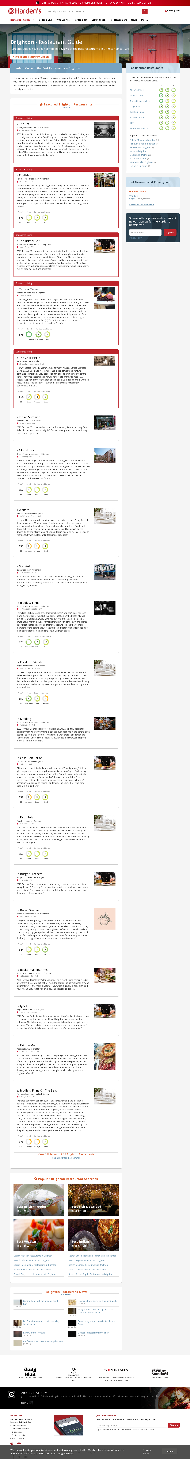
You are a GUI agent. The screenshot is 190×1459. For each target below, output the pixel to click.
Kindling (25, 719)
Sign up (170, 232)
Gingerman (135, 106)
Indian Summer (29, 417)
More (144, 19)
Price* (20, 212)
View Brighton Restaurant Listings (30, 56)
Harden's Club (45, 19)
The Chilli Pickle (29, 358)
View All (66, 107)
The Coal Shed (137, 90)
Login (170, 10)
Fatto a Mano (29, 1045)
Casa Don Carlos (31, 758)
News (134, 19)
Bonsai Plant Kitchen (140, 101)
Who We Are (63, 19)
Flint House (26, 450)
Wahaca (24, 510)
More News (66, 1294)
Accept (170, 1451)
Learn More (26, 1405)
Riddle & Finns (29, 603)
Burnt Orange (29, 910)
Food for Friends (31, 662)
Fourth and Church (139, 128)
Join (178, 10)
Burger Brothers (31, 874)
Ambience (45, 212)
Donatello (25, 566)
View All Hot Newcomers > (141, 204)
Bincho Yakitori (137, 117)
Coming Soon (99, 19)
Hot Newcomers (118, 19)
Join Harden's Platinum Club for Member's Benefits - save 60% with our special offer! (96, 2)
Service (37, 212)
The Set (24, 124)
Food (29, 212)
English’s (25, 175)
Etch (132, 122)
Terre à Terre (28, 289)
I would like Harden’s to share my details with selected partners (128, 1432)
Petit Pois (26, 817)
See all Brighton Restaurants (66, 1157)
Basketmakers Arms (34, 970)
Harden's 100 (80, 19)
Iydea (23, 1006)
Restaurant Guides (20, 19)
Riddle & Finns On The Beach (39, 1090)
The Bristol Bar (29, 241)
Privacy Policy (135, 237)
